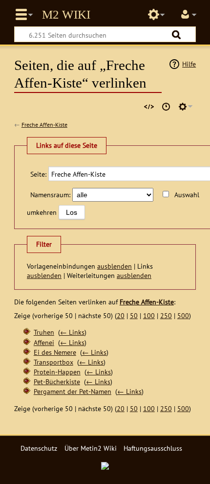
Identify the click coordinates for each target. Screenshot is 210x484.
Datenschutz (39, 448)
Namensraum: (50, 194)
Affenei (44, 342)
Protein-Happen (57, 371)
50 (134, 315)
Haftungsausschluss (153, 448)
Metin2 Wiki (66, 14)
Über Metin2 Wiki (90, 448)
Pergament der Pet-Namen (72, 391)
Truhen (44, 332)
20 (121, 315)
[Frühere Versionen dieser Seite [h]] (166, 107)
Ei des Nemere (55, 352)
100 (149, 315)
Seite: (38, 174)
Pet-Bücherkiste (57, 381)
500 (183, 315)
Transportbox (53, 362)
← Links (72, 332)
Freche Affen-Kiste (44, 124)
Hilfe (189, 64)
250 (166, 315)
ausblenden (114, 266)
